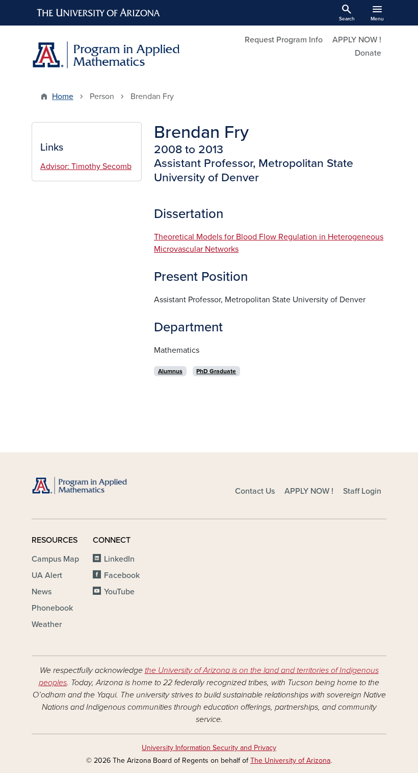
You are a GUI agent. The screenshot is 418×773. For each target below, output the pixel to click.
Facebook (122, 575)
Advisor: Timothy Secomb (86, 166)
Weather (47, 624)
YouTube (119, 592)
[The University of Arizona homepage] (98, 13)
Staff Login (362, 491)
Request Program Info (284, 40)
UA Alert (47, 575)
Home (62, 96)
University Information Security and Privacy (209, 747)
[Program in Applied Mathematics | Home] (117, 54)
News (41, 592)
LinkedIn (119, 559)
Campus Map (55, 559)
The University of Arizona (290, 760)
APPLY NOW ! (356, 40)
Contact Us (255, 491)
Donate (368, 53)
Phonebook (52, 608)
